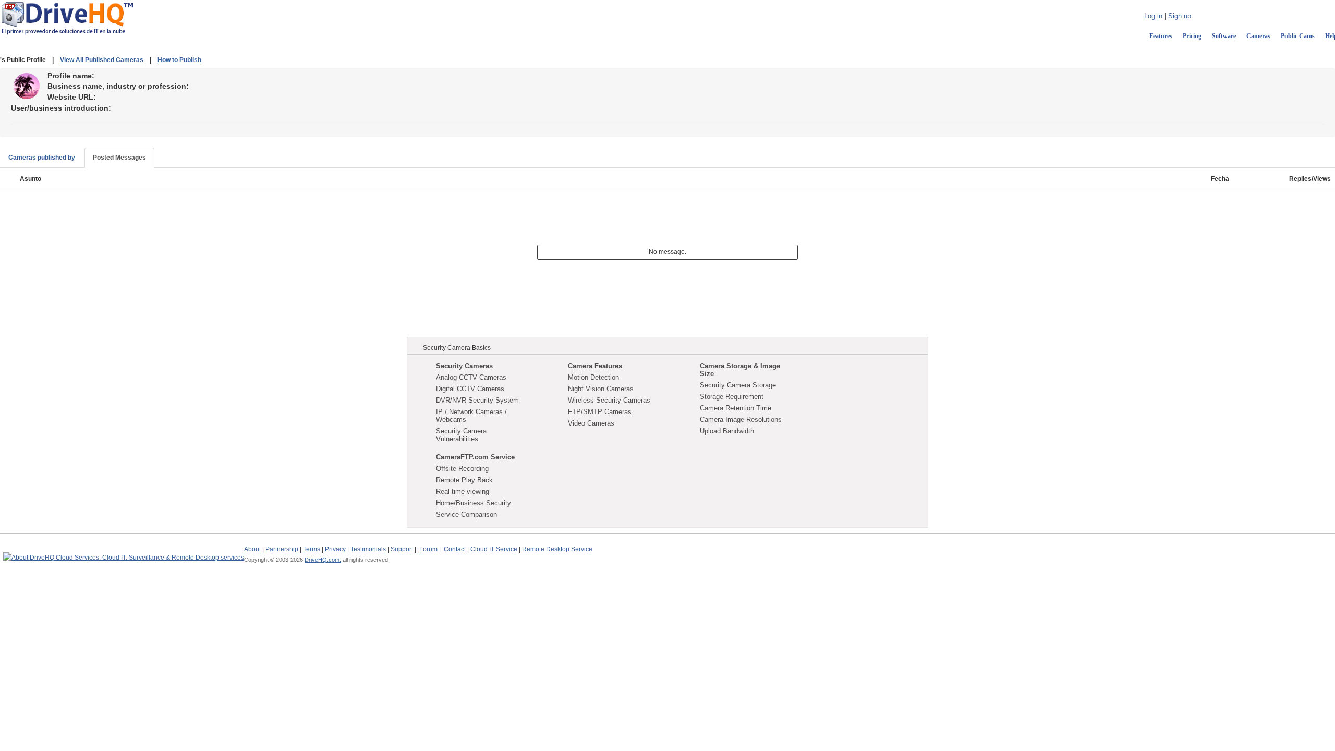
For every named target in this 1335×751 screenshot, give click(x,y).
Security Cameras (464, 366)
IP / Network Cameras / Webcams (471, 415)
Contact (455, 549)
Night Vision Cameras (601, 389)
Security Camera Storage (738, 385)
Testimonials (368, 549)
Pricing (1192, 36)
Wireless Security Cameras (609, 400)
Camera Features (595, 366)
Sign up (1179, 16)
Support (402, 549)
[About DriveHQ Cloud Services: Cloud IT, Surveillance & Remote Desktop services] (123, 553)
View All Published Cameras (101, 60)
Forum (428, 549)
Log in (1153, 16)
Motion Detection (593, 377)
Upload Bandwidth (727, 431)
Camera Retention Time (735, 408)
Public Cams (1298, 36)
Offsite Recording (462, 469)
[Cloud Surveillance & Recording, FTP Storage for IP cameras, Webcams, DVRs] (67, 17)
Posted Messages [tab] (119, 157)
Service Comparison (466, 514)
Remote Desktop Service (557, 549)
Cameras (1258, 36)
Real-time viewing (462, 491)
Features (1160, 36)
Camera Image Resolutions (741, 419)
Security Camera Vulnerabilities (461, 435)
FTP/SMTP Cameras (600, 412)
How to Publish (179, 60)
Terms (311, 549)
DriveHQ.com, (323, 559)
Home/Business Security (473, 503)
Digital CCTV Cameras (470, 389)
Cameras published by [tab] (41, 157)
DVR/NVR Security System (477, 400)
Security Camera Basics (457, 348)
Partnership (281, 549)
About (252, 549)
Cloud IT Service (493, 549)
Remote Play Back (464, 480)
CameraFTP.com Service (475, 457)
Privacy (335, 549)
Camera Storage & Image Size (740, 370)
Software (1224, 36)
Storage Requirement (731, 397)
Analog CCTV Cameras (471, 377)
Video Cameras (591, 423)
